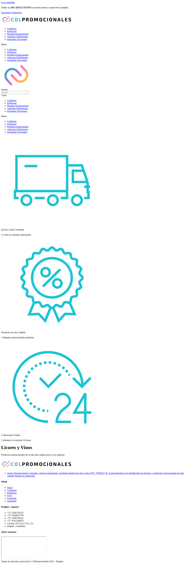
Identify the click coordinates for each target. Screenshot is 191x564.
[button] (95, 44)
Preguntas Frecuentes (17, 39)
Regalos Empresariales (18, 34)
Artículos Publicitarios (17, 36)
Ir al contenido (8, 2)
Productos (12, 31)
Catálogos (12, 28)
